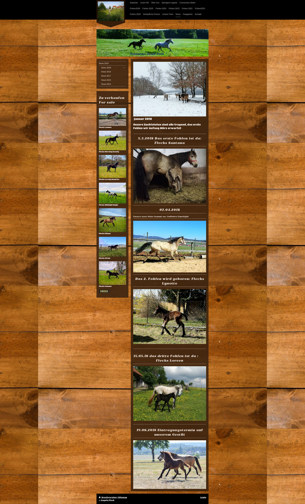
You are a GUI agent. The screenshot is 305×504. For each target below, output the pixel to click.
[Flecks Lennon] (112, 117)
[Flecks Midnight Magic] (112, 193)
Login (203, 497)
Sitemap (122, 497)
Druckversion (109, 497)
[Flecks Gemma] (112, 273)
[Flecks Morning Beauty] (112, 140)
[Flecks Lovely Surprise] (112, 166)
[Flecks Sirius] (112, 247)
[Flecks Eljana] (112, 220)
